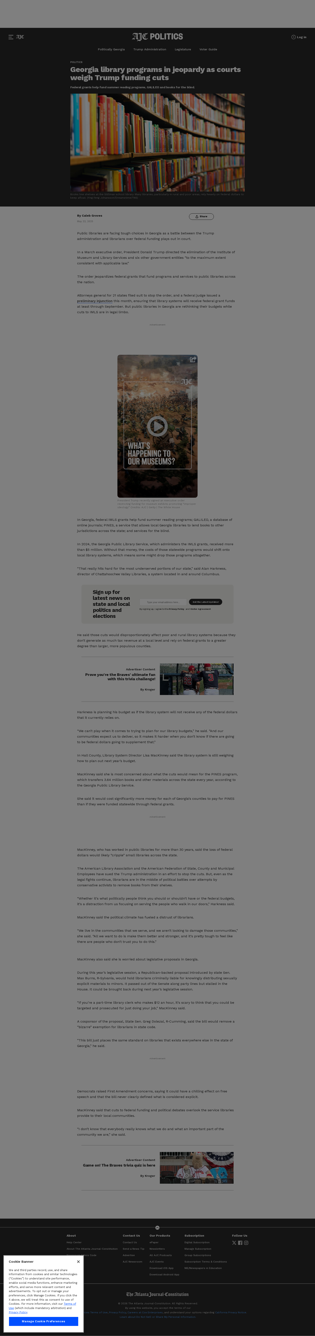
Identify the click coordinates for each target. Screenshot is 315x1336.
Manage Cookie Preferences (43, 1321)
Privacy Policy (18, 1312)
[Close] (78, 1261)
